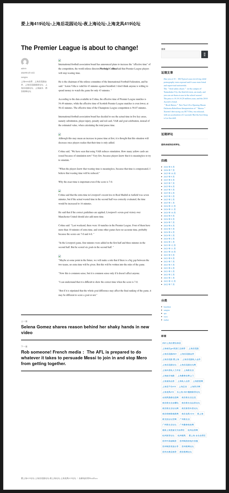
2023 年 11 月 (170, 248)
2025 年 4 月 (169, 193)
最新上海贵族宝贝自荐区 (173, 429)
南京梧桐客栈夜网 (170, 413)
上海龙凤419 (168, 391)
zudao (166, 319)
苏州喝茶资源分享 (170, 446)
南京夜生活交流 (189, 397)
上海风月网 (195, 386)
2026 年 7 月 (169, 170)
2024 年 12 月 (170, 206)
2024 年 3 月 (169, 235)
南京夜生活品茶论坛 (191, 402)
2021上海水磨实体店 (171, 342)
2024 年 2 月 (169, 238)
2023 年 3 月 (169, 271)
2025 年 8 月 (169, 179)
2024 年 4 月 (169, 232)
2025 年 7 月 (169, 183)
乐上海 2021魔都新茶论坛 (188, 391)
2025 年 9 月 (169, 176)
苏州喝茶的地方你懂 (189, 440)
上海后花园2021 (169, 353)
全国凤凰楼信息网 (170, 397)
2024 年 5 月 (169, 228)
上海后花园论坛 (169, 364)
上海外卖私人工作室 (171, 370)
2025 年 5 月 (169, 189)
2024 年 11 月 (170, 209)
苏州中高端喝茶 (169, 440)
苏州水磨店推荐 (169, 451)
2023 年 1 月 (169, 277)
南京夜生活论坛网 (170, 408)
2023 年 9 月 (169, 255)
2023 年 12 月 (170, 245)
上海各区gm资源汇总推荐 (173, 348)
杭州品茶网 (193, 429)
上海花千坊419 (169, 386)
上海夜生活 (189, 370)
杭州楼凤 (182, 435)
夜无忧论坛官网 (169, 419)
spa (165, 313)
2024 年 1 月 (169, 242)
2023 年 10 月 (170, 251)
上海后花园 (193, 348)
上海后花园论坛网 (188, 364)
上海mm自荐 (27, 81)
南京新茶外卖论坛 (190, 408)
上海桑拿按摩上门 (186, 375)
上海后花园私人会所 (191, 359)
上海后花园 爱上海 (170, 359)
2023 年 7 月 (169, 261)
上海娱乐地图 (168, 375)
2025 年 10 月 (170, 173)
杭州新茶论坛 (168, 435)
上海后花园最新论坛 (34, 84)
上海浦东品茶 (168, 381)
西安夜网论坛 (186, 451)
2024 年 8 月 (169, 219)
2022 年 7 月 (169, 284)
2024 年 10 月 (170, 212)
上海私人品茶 (184, 381)
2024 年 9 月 (169, 215)
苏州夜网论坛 (188, 446)
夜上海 (200, 413)
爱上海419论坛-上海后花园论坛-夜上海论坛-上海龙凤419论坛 (81, 23)
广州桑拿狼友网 (187, 424)
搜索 (163, 49)
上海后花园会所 (187, 353)
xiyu (166, 316)
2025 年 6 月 (169, 186)
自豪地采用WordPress (88, 478)
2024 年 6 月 (169, 225)
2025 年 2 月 (169, 199)
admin (23, 68)
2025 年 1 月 (169, 202)
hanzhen (167, 306)
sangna (24, 77)
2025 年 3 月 (169, 196)
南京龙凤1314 (188, 413)
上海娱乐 (39, 87)
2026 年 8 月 (169, 166)
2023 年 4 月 (169, 268)
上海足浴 (183, 386)
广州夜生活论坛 (169, 424)
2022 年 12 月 (170, 281)
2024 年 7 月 (169, 222)
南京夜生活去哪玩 (170, 402)
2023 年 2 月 (169, 274)
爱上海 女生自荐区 (197, 435)
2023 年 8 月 (169, 258)
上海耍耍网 (198, 381)
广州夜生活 (185, 419)
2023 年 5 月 (169, 264)
